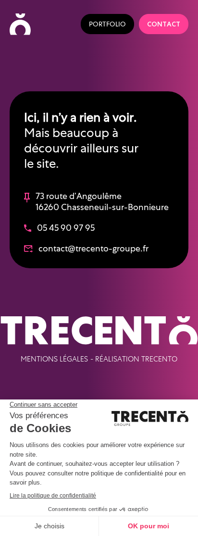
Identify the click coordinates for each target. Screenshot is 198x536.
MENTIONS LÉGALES (54, 359)
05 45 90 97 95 (66, 227)
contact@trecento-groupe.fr (93, 248)
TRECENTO (159, 359)
